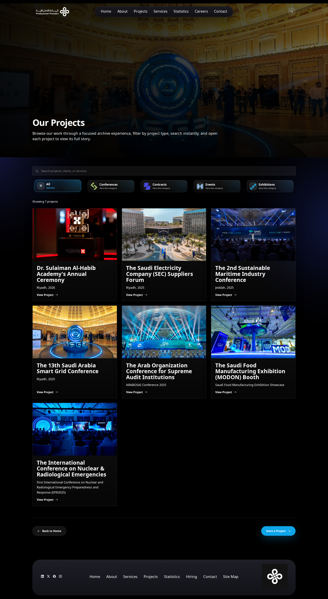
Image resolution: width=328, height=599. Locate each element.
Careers (201, 11)
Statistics (181, 11)
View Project (45, 295)
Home (106, 11)
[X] (48, 576)
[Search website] (292, 11)
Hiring (191, 576)
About (122, 11)
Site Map (230, 576)
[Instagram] (60, 576)
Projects (140, 11)
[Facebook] (54, 576)
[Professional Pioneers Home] (51, 11)
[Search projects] (164, 171)
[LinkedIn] (42, 576)
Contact (220, 11)
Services (160, 11)
